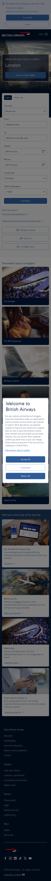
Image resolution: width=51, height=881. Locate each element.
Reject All (25, 476)
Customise (25, 467)
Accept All (25, 459)
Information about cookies (17, 450)
